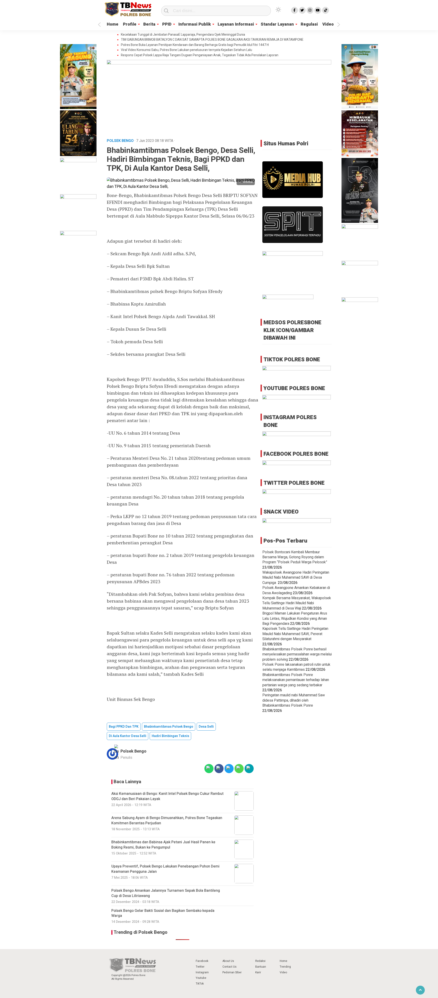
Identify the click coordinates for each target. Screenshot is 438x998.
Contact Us (229, 967)
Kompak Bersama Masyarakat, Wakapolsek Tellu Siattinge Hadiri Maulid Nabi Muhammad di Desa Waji (296, 603)
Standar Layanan (277, 24)
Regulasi (309, 24)
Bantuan (260, 967)
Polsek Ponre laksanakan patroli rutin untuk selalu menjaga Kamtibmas (296, 667)
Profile (129, 24)
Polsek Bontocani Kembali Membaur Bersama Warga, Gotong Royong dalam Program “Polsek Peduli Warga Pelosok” (294, 557)
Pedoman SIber (232, 972)
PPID (167, 24)
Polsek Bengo (133, 751)
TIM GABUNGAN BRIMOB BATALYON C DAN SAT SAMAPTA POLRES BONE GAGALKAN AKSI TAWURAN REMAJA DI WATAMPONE (212, 39)
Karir (258, 972)
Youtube (201, 978)
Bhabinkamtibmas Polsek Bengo (168, 726)
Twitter (200, 967)
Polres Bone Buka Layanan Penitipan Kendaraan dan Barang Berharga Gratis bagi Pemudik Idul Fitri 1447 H (195, 45)
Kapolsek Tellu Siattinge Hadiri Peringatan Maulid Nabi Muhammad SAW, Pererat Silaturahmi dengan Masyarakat (295, 634)
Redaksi (260, 961)
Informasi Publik (194, 24)
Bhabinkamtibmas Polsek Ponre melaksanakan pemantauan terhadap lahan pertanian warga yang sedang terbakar (295, 680)
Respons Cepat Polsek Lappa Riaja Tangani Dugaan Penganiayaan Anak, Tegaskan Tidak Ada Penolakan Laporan (199, 55)
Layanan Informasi (236, 24)
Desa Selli (206, 726)
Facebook (202, 961)
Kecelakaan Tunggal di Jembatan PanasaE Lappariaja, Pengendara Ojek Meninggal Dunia (183, 34)
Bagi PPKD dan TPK (123, 726)
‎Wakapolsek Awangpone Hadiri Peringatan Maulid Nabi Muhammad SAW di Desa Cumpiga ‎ (295, 577)
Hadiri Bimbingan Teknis (170, 736)
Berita (149, 24)
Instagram (202, 972)
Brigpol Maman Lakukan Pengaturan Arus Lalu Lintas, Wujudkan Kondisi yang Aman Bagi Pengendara (294, 618)
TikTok (200, 984)
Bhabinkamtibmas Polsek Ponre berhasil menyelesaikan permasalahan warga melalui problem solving (297, 654)
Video (328, 24)
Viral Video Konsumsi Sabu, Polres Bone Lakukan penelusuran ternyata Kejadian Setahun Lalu (186, 50)
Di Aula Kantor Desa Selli (127, 736)
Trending (285, 967)
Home (112, 24)
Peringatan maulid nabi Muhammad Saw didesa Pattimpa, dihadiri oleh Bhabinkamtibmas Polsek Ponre (293, 700)
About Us (228, 961)
